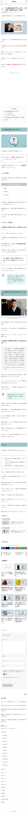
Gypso (14, 1)
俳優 (6, 12)
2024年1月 (5, 756)
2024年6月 (5, 741)
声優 (4, 790)
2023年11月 (5, 762)
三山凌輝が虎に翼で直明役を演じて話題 (14, 117)
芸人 (4, 802)
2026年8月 (5, 735)
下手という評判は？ (11, 115)
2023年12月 (5, 759)
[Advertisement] (14, 88)
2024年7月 (5, 738)
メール (5, 661)
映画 (4, 793)
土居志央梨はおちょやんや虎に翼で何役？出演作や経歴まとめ (17, 531)
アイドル (5, 772)
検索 (25, 694)
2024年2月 (5, 753)
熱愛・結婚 (5, 799)
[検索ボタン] (26, 1)
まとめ (6, 119)
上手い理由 (9, 113)
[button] (3, 548)
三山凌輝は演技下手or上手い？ (12, 111)
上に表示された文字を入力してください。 (11, 677)
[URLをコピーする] (25, 548)
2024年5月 (5, 744)
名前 (4, 656)
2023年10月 (5, 765)
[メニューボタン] (1, 1)
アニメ (4, 775)
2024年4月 (5, 747)
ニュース (5, 784)
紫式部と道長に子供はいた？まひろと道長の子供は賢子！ (14, 705)
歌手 (4, 796)
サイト (4, 665)
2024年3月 (5, 750)
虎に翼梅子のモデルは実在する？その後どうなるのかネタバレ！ (17, 522)
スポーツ (5, 778)
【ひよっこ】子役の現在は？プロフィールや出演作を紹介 (14, 701)
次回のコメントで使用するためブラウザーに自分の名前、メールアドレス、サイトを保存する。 (14, 671)
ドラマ (4, 12)
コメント (5, 639)
